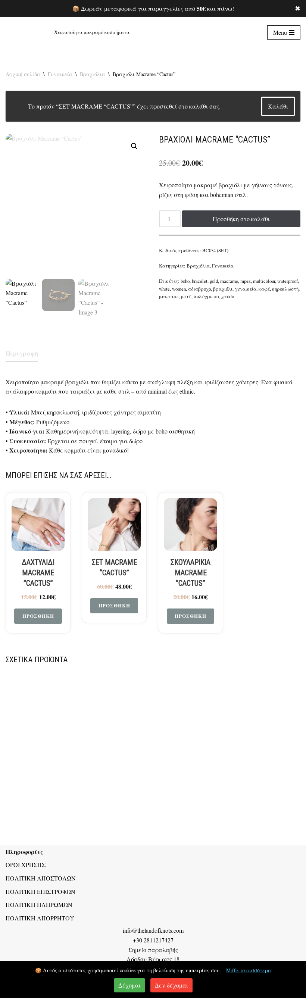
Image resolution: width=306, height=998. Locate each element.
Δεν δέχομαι (171, 985)
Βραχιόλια (92, 74)
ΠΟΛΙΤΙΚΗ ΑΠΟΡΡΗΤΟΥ (40, 918)
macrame (229, 281)
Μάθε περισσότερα (248, 970)
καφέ (264, 288)
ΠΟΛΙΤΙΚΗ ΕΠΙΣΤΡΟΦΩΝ (40, 891)
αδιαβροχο (199, 288)
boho (185, 281)
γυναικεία (245, 288)
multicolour (264, 281)
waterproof (287, 281)
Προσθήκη (38, 615)
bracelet (199, 281)
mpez (245, 281)
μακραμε (169, 296)
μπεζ (186, 296)
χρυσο (227, 296)
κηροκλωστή (285, 288)
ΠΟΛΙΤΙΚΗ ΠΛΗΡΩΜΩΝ (39, 904)
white (164, 288)
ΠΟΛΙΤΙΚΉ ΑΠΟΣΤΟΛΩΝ (41, 878)
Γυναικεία (60, 74)
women (179, 288)
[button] (134, 146)
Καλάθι (278, 106)
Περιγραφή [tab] (22, 353)
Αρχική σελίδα (23, 74)
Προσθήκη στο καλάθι (241, 219)
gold (214, 281)
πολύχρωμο (206, 296)
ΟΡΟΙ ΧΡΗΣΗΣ (26, 865)
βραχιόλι (222, 288)
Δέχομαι (129, 985)
